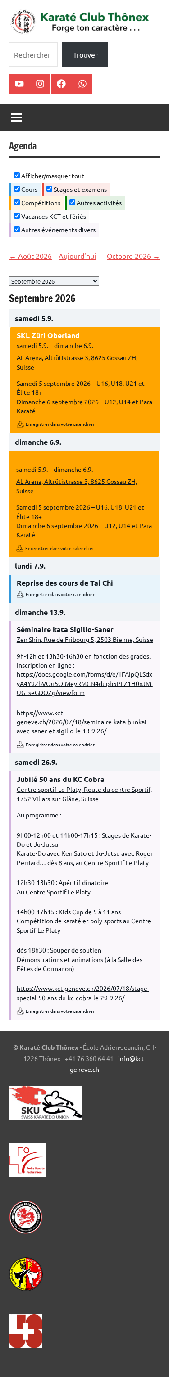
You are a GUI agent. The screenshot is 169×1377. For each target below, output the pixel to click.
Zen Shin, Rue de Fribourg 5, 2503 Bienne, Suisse (85, 639)
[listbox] (54, 281)
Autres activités (98, 203)
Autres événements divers (58, 230)
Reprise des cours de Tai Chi (65, 582)
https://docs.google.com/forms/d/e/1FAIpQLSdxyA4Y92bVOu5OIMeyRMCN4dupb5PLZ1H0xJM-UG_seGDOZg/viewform (85, 683)
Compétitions (40, 203)
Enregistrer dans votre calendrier (60, 423)
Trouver (85, 54)
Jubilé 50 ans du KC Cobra (61, 779)
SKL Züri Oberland (48, 335)
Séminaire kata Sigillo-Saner (65, 629)
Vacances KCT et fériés (53, 216)
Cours (28, 189)
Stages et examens (79, 189)
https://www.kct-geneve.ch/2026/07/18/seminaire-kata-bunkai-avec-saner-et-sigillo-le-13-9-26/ (82, 722)
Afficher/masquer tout (52, 176)
